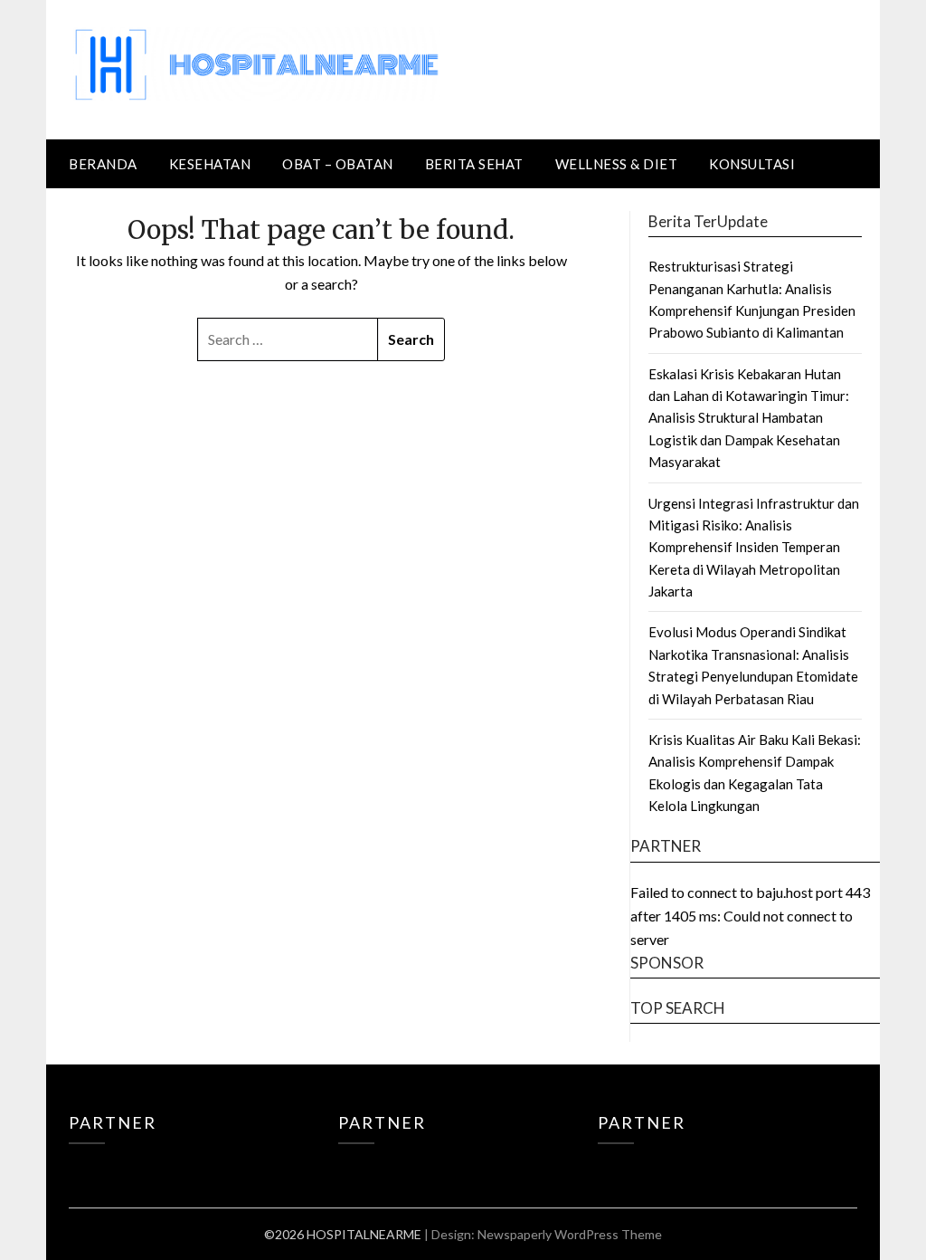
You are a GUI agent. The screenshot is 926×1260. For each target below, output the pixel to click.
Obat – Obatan (337, 164)
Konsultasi (752, 164)
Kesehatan (210, 164)
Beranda (103, 164)
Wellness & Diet (616, 164)
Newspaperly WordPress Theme (569, 1234)
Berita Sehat (474, 164)
